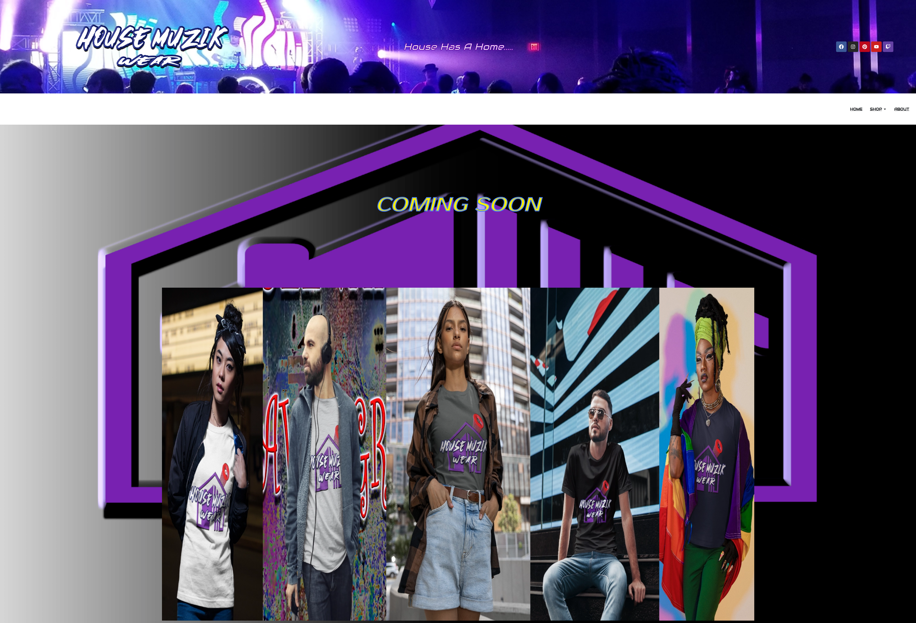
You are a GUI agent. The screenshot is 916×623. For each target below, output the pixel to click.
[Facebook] (841, 46)
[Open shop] (885, 109)
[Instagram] (853, 46)
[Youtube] (876, 46)
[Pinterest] (864, 46)
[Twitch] (888, 46)
